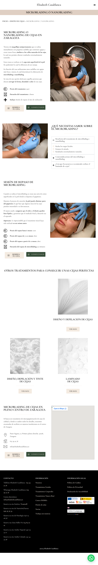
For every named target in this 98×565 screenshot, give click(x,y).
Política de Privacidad (75, 487)
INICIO (5, 21)
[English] (68, 508)
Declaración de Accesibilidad (77, 491)
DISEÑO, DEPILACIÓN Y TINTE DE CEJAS (25, 380)
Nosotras (38, 483)
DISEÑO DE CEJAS (17, 21)
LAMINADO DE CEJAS (73, 380)
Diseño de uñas (40, 505)
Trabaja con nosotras (42, 514)
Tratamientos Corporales (44, 491)
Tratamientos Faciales (43, 487)
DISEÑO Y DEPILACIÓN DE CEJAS (73, 319)
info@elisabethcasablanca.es (13, 500)
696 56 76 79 (8, 511)
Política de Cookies (74, 483)
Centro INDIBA (41, 500)
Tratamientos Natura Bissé (44, 496)
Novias (37, 509)
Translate (82, 514)
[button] (94, 4)
